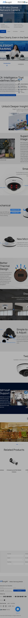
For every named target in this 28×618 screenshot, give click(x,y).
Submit (14, 49)
